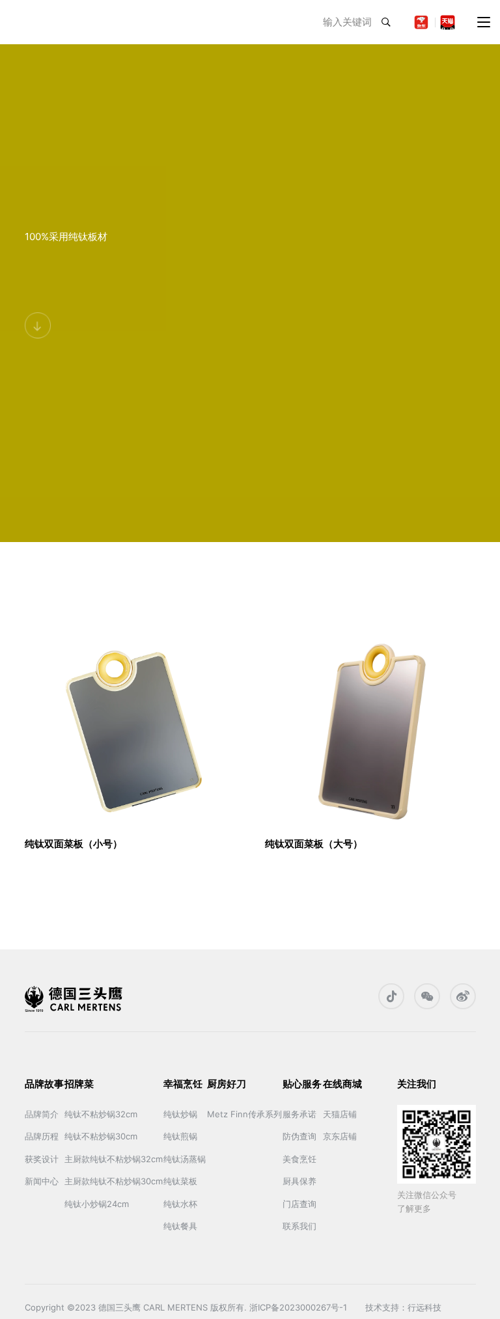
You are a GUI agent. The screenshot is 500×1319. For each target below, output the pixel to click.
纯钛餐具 (180, 1226)
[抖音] (391, 996)
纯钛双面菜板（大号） (314, 843)
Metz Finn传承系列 (244, 1114)
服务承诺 (299, 1114)
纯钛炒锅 (180, 1114)
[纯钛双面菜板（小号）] (130, 726)
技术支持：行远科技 (403, 1307)
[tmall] (447, 22)
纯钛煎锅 (180, 1136)
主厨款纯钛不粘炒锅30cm (113, 1181)
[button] (483, 22)
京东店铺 (340, 1136)
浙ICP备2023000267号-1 (300, 1307)
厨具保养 (299, 1181)
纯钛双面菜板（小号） (73, 843)
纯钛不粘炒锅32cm (100, 1114)
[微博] (463, 996)
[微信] (427, 996)
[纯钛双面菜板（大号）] (370, 726)
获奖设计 (42, 1159)
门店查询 (299, 1204)
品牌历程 (42, 1136)
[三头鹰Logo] (52, 22)
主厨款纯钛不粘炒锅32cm (113, 1159)
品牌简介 (42, 1114)
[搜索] (386, 22)
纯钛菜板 (180, 1181)
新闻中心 (42, 1181)
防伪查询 (299, 1136)
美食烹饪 (299, 1159)
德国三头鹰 (119, 1307)
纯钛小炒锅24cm (96, 1204)
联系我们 (299, 1226)
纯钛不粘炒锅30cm (100, 1136)
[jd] (421, 22)
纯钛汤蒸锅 (184, 1159)
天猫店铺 (340, 1114)
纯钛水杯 (180, 1204)
